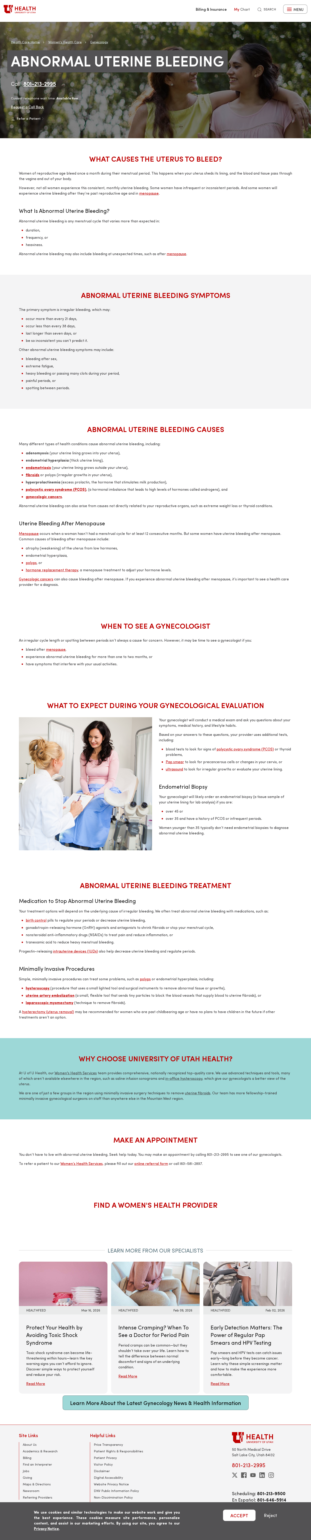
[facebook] (244, 1475)
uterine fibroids (197, 1092)
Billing (27, 1458)
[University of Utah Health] (19, 9)
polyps (31, 562)
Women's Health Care (65, 42)
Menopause (29, 533)
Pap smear (175, 761)
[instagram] (271, 1475)
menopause (149, 193)
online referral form (151, 1163)
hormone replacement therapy (52, 569)
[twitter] (234, 1475)
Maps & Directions (37, 1484)
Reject (270, 1515)
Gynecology (99, 42)
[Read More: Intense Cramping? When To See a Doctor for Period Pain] (155, 1283)
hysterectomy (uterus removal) (48, 1011)
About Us (30, 1444)
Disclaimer (102, 1471)
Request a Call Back (27, 106)
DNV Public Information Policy (116, 1491)
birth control (36, 920)
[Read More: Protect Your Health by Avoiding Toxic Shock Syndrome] (63, 1283)
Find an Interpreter (37, 1464)
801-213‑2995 (39, 83)
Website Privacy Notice (111, 1484)
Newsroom (31, 1491)
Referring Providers (37, 1497)
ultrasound (174, 769)
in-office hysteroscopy (183, 1078)
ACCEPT (239, 1515)
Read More (35, 1383)
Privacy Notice (46, 1528)
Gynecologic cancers (36, 579)
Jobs (26, 1471)
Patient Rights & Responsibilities (118, 1451)
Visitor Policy (103, 1464)
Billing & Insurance (211, 9)
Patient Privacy (105, 1458)
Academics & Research (40, 1451)
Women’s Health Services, (82, 1163)
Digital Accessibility (108, 1477)
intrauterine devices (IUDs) (75, 951)
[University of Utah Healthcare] (262, 1437)
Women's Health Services (75, 1072)
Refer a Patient (28, 118)
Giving (27, 1477)
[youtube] (253, 1475)
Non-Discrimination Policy (113, 1497)
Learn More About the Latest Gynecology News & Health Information (155, 1402)
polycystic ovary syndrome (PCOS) (245, 749)
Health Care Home (25, 42)
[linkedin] (262, 1475)
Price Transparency (108, 1444)
